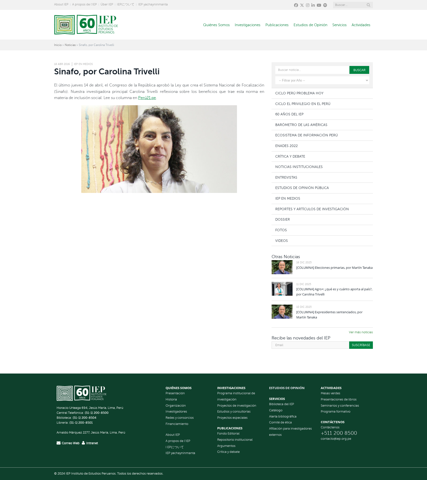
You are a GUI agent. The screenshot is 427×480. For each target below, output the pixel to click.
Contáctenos (330, 427)
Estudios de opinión (287, 388)
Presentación (175, 393)
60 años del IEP (289, 114)
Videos (281, 241)
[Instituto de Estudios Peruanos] (86, 25)
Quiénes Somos (216, 25)
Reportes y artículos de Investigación (312, 209)
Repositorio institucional (235, 439)
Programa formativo (335, 411)
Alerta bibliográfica (283, 416)
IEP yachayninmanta (153, 4)
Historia (171, 399)
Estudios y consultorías (234, 411)
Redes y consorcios (180, 417)
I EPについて (175, 447)
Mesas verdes (330, 393)
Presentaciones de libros (339, 399)
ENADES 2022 (286, 146)
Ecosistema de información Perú (306, 135)
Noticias (70, 45)
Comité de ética (280, 422)
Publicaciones (277, 25)
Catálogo (275, 410)
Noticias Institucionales (299, 167)
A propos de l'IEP (178, 441)
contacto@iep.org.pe (336, 438)
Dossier (282, 219)
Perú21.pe (147, 98)
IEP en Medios (83, 64)
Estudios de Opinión (310, 25)
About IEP (61, 4)
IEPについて (125, 4)
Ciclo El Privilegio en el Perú (302, 104)
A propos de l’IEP (84, 4)
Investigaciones (247, 25)
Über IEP (107, 4)
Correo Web (71, 443)
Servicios (339, 25)
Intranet (92, 443)
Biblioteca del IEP (281, 404)
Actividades (361, 25)
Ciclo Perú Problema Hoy (299, 93)
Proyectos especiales (232, 417)
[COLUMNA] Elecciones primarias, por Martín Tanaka (334, 267)
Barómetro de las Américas (301, 125)
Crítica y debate (228, 452)
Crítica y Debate (290, 156)
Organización (176, 405)
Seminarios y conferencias (340, 405)
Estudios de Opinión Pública (302, 188)
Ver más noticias (361, 332)
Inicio (58, 45)
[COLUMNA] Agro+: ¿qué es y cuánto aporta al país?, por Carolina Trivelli (334, 291)
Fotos (281, 230)
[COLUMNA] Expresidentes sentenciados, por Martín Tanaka (329, 314)
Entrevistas (286, 177)
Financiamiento (177, 424)
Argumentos (226, 446)
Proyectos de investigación (236, 405)
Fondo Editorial (228, 433)
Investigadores (176, 411)
